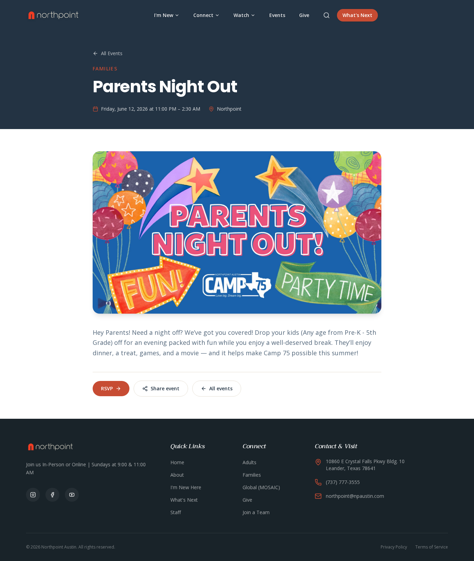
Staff (175, 512)
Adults (249, 462)
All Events (111, 53)
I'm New (163, 15)
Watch (241, 15)
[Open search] (326, 15)
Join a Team (256, 512)
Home (177, 462)
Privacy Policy (394, 547)
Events (277, 15)
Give (304, 15)
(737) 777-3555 (343, 482)
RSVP (107, 388)
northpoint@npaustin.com (355, 496)
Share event (165, 388)
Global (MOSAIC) (261, 487)
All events (220, 388)
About (177, 474)
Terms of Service (431, 547)
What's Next (357, 15)
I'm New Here (185, 487)
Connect (203, 15)
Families (252, 474)
